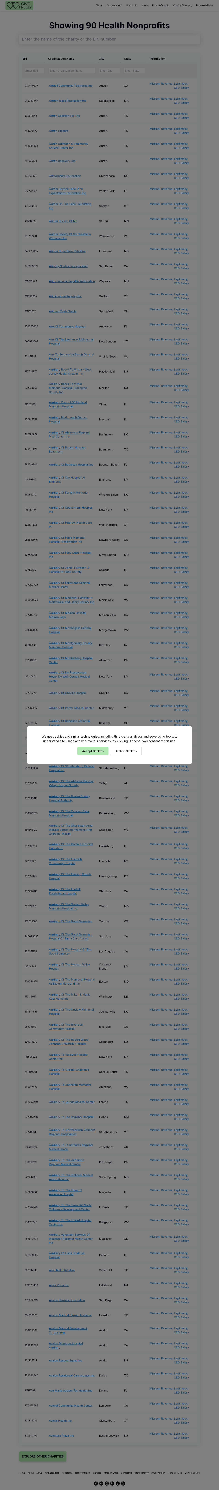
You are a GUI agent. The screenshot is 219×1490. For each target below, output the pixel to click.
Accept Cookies (93, 751)
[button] (109, 745)
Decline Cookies (126, 751)
